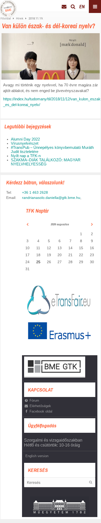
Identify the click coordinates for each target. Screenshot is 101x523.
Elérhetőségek (40, 406)
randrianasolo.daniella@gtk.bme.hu (51, 198)
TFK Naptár (37, 210)
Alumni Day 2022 (25, 139)
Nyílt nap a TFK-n (26, 156)
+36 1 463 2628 (35, 192)
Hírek (19, 18)
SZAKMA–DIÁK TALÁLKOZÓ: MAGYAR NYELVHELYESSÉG (46, 162)
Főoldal (6, 18)
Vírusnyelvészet (24, 143)
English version (36, 456)
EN (82, 6)
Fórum (34, 400)
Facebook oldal (41, 411)
